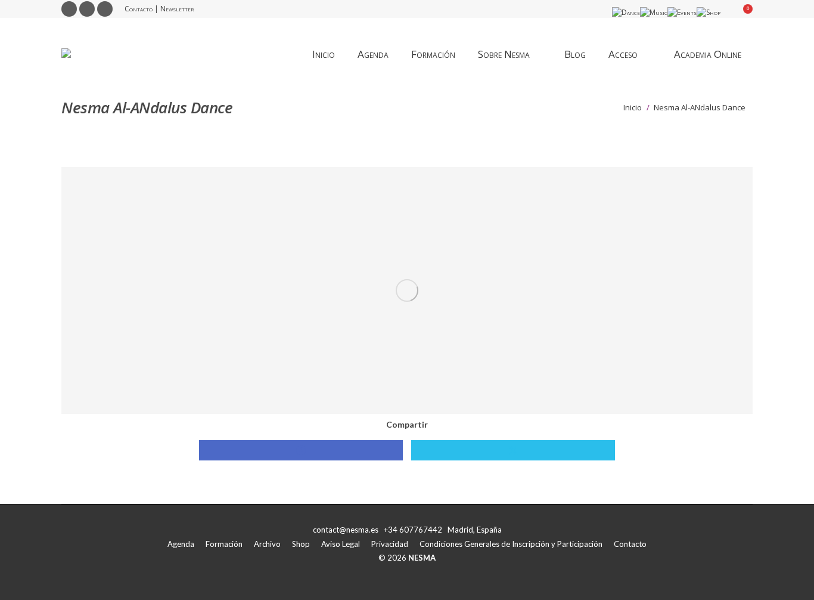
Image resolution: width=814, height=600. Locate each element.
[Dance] (626, 12)
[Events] (682, 12)
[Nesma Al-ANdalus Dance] (407, 290)
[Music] (653, 12)
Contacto (139, 9)
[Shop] (708, 12)
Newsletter (177, 9)
